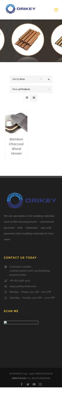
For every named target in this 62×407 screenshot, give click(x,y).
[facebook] (21, 384)
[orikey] (20, 4)
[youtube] (34, 384)
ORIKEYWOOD (19, 378)
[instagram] (40, 384)
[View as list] (33, 97)
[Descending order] (48, 79)
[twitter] (28, 384)
